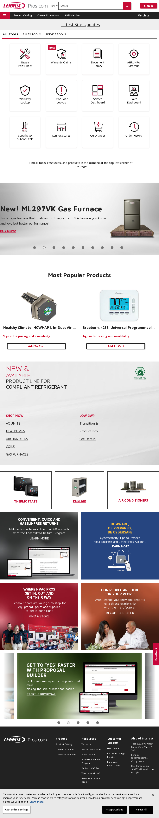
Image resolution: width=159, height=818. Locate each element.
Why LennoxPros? (90, 773)
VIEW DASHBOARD (96, 683)
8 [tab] (102, 247)
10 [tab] (121, 247)
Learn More (39, 538)
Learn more (36, 802)
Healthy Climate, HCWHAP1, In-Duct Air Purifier (40, 327)
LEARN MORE (120, 546)
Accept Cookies (114, 809)
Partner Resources (91, 749)
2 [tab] (44, 247)
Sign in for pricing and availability (26, 336)
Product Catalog (23, 15)
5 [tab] (73, 247)
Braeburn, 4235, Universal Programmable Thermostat (119, 327)
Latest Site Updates (80, 24)
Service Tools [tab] (56, 34)
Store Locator (89, 754)
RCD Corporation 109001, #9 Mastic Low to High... (142, 769)
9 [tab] (112, 247)
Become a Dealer (120, 613)
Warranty (86, 744)
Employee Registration (113, 764)
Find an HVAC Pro (90, 768)
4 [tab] (63, 247)
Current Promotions (48, 15)
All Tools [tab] (10, 34)
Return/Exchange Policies (116, 755)
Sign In (148, 6)
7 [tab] (92, 247)
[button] (127, 6)
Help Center (113, 748)
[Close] (153, 795)
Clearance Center (65, 749)
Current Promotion (66, 754)
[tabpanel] (79, 219)
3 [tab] (54, 247)
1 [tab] (34, 247)
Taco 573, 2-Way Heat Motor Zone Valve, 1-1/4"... (142, 746)
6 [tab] (83, 247)
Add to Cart (36, 346)
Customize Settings (16, 809)
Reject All (141, 809)
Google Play (29, 231)
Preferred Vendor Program (90, 761)
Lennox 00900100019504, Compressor (139, 758)
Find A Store (39, 616)
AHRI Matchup (72, 15)
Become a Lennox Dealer (90, 780)
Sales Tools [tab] (32, 34)
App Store (8, 231)
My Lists (143, 15)
